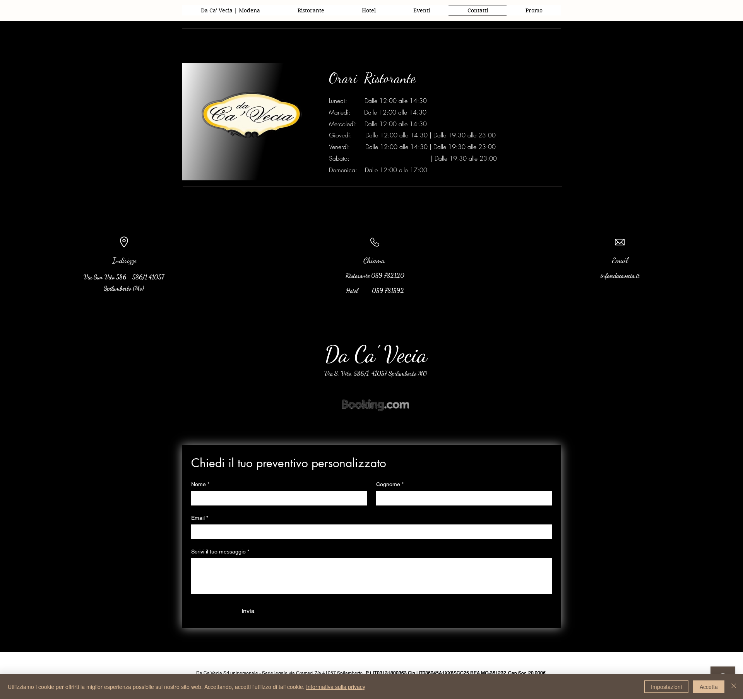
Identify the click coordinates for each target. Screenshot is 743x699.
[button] (421, 10)
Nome (200, 484)
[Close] (733, 686)
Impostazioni (666, 686)
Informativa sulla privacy (335, 686)
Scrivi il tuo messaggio (220, 551)
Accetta (709, 686)
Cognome (390, 484)
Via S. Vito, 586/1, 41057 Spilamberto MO (375, 373)
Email (199, 518)
